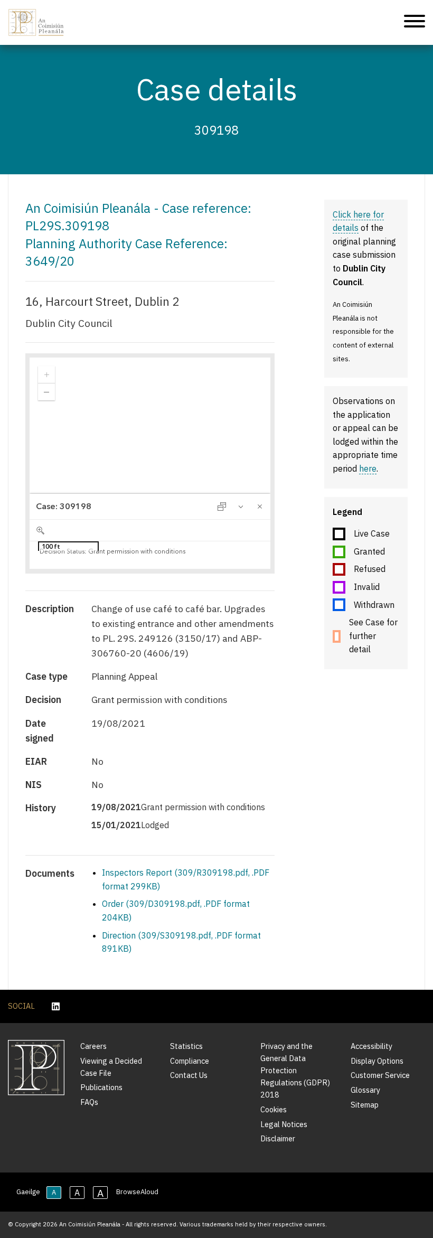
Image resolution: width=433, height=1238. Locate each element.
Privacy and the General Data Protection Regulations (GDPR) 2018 (295, 1070)
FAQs (89, 1102)
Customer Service (380, 1075)
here (367, 468)
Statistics (186, 1046)
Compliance (189, 1061)
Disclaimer (277, 1138)
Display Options (377, 1061)
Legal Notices (283, 1124)
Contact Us (189, 1075)
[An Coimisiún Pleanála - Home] (36, 22)
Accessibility (371, 1046)
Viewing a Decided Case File (111, 1067)
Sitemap (365, 1105)
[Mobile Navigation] (414, 23)
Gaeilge (28, 1191)
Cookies (273, 1109)
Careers (93, 1046)
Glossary (365, 1090)
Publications (101, 1087)
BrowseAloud (137, 1191)
